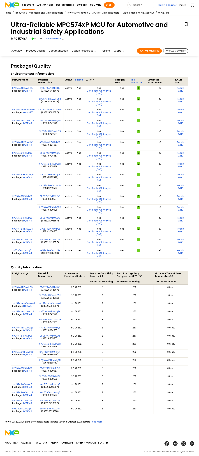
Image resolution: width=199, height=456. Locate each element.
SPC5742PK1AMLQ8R (50, 207)
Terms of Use (19, 451)
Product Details (35, 50)
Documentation (58, 50)
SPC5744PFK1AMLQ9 (23, 120)
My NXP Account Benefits (92, 442)
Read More (96, 421)
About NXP (11, 442)
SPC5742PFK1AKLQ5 (22, 228)
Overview (16, 50)
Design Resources (82, 50)
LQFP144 (27, 90)
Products (20, 12)
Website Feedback (63, 451)
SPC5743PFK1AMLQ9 (23, 174)
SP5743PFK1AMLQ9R (50, 174)
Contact (67, 442)
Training (105, 50)
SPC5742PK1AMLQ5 (22, 217)
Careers (26, 442)
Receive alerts (53, 38)
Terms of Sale (33, 451)
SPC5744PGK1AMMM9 (23, 109)
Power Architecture (77, 12)
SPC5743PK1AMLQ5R (50, 163)
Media (54, 442)
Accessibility (47, 451)
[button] (183, 5)
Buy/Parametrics (149, 51)
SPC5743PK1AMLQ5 (22, 152)
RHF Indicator (136, 81)
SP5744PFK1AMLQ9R (50, 120)
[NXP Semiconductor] (12, 5)
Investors (41, 442)
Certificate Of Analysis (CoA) (99, 92)
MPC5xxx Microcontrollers (105, 12)
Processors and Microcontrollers (46, 12)
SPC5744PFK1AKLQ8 (22, 142)
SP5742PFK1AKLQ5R (50, 250)
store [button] (109, 5)
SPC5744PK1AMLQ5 (22, 88)
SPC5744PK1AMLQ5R (50, 98)
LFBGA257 (28, 112)
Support (119, 50)
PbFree (79, 79)
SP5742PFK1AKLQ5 (21, 250)
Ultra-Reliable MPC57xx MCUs (138, 12)
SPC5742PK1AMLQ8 (22, 196)
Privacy (8, 451)
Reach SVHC (180, 89)
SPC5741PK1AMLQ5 (22, 239)
